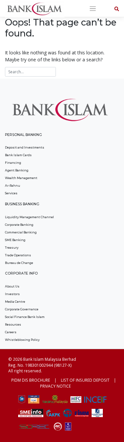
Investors (12, 294)
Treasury (12, 247)
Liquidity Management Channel (29, 217)
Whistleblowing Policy (22, 340)
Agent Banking (16, 170)
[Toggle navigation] (93, 9)
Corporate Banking (19, 224)
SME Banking (15, 240)
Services (11, 193)
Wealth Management (21, 178)
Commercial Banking (21, 232)
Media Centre (15, 301)
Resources (13, 324)
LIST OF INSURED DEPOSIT (85, 380)
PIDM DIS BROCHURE (30, 380)
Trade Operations (18, 255)
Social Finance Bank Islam (25, 317)
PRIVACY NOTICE (55, 386)
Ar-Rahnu (12, 185)
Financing (13, 162)
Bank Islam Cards (18, 155)
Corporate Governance (21, 309)
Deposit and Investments (24, 147)
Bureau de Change (19, 263)
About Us (12, 286)
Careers (11, 332)
